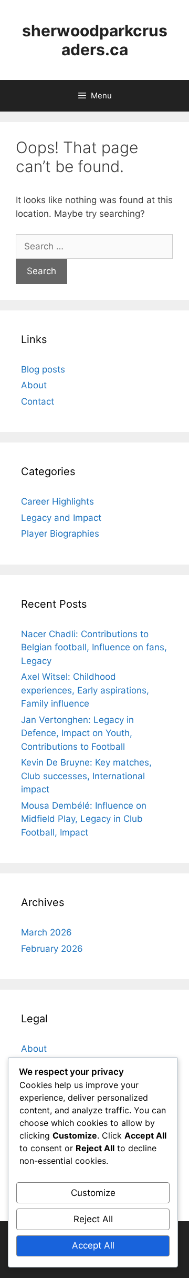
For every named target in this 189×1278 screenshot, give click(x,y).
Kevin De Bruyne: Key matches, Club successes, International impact (86, 775)
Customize (93, 1193)
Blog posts (43, 369)
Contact (37, 401)
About (34, 385)
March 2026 (46, 932)
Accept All (93, 1245)
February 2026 (52, 948)
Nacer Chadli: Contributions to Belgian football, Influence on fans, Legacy (94, 647)
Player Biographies (60, 533)
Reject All (93, 1219)
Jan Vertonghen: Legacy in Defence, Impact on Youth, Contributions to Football (77, 733)
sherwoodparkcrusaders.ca (94, 40)
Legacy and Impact (61, 517)
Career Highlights (57, 501)
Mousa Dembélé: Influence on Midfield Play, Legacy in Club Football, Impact (83, 819)
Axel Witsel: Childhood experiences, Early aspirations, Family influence (85, 690)
